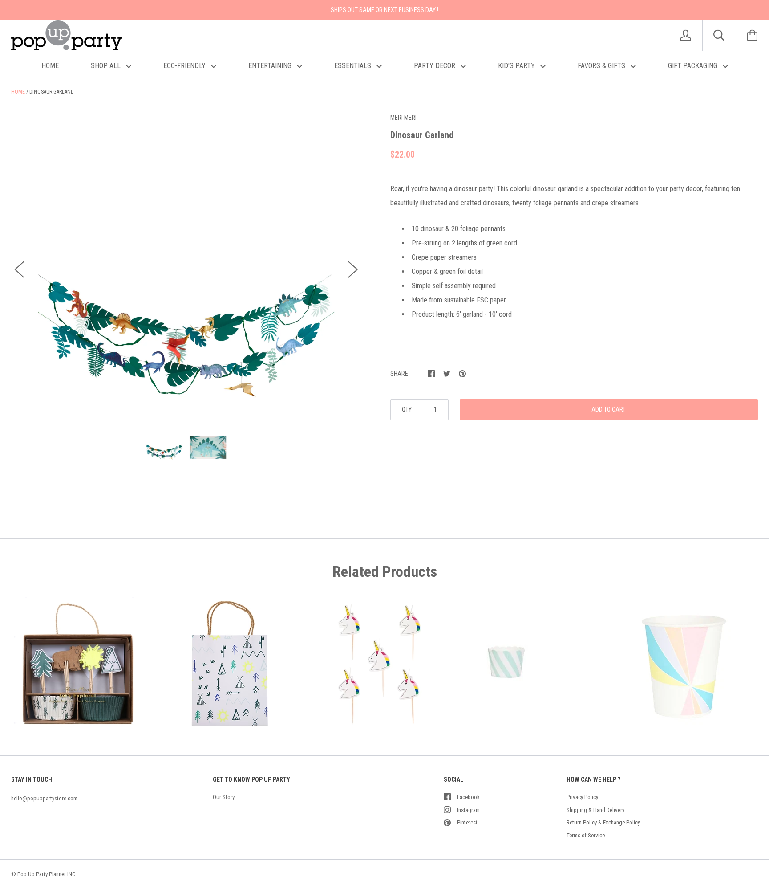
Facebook (468, 797)
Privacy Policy (582, 797)
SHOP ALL (106, 65)
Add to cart (608, 409)
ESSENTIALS (353, 65)
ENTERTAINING (270, 65)
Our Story (224, 797)
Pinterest (467, 822)
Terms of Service (586, 835)
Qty (407, 409)
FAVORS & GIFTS (602, 65)
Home (18, 92)
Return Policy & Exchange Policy (603, 822)
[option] (186, 261)
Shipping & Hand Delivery (595, 810)
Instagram (468, 810)
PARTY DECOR (435, 65)
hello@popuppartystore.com (44, 798)
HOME (50, 65)
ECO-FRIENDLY (185, 65)
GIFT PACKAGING (693, 65)
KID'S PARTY (517, 65)
